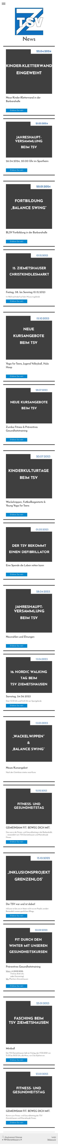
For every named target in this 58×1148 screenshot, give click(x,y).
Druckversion (9, 1137)
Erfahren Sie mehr (16, 110)
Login (54, 1137)
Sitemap (19, 1137)
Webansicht (51, 1140)
